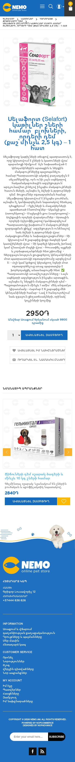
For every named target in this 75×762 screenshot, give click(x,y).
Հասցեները (11, 693)
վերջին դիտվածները (18, 669)
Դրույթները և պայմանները (22, 636)
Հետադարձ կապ (14, 644)
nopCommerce (44, 723)
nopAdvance (45, 725)
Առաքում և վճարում (17, 629)
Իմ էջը (7, 685)
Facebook (33, 751)
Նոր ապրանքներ (15, 673)
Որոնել (8, 657)
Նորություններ (13, 661)
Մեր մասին (11, 640)
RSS (42, 751)
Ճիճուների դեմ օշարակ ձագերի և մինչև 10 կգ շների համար (34, 476)
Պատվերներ (12, 689)
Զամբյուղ (10, 697)
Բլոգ (6, 665)
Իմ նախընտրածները (18, 701)
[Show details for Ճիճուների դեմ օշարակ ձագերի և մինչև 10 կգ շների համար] (37, 433)
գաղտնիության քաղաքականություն (29, 633)
